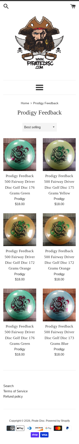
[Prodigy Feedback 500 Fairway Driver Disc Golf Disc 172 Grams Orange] (19, 229)
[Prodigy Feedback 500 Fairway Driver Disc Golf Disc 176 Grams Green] (19, 154)
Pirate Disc (38, 420)
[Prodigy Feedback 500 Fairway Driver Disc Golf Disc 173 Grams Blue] (59, 305)
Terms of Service (15, 391)
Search (8, 386)
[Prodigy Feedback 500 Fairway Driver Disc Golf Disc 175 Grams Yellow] (59, 154)
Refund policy (13, 396)
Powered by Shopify (58, 420)
